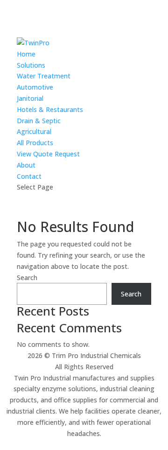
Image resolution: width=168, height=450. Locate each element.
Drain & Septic (39, 120)
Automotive (35, 87)
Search (27, 277)
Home (26, 53)
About (26, 165)
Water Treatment (43, 75)
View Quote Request (48, 153)
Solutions (31, 65)
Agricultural (34, 131)
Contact (29, 176)
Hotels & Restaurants (50, 109)
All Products (35, 142)
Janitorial (30, 98)
